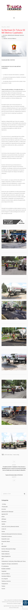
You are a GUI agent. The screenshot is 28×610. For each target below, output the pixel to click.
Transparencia (5, 584)
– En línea (4, 504)
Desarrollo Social (5, 539)
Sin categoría (5, 579)
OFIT (3, 559)
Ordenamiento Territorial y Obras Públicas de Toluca (14, 561)
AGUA (3, 517)
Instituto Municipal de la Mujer (9, 549)
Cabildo (3, 524)
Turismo (3, 586)
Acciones (5, 35)
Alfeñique (4, 519)
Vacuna (3, 589)
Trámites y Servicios (6, 581)
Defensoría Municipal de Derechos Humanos (12, 534)
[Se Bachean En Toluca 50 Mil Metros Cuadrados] (14, 49)
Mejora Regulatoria (6, 556)
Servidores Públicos (6, 576)
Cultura (3, 531)
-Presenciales (5, 507)
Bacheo (5, 39)
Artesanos (4, 522)
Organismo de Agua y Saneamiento (10, 564)
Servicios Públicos (12, 39)
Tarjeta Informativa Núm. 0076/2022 (14, 475)
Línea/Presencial (5, 551)
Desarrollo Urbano (6, 541)
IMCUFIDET (4, 546)
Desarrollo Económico (7, 536)
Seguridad (4, 571)
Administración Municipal (13, 35)
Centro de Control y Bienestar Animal (10, 527)
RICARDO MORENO (6, 569)
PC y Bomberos (5, 566)
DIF (2, 544)
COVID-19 (4, 529)
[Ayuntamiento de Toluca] (14, 7)
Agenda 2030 (5, 514)
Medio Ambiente (6, 554)
